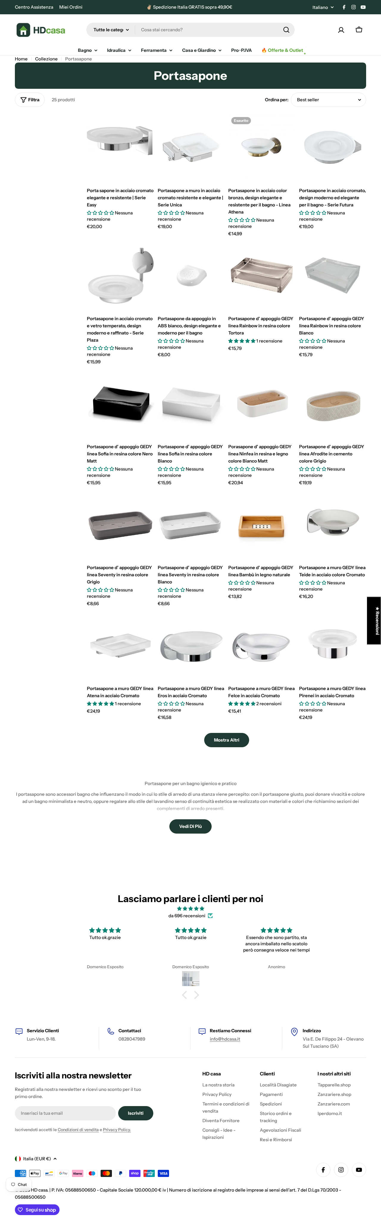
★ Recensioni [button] (377, 621)
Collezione (46, 59)
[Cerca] (286, 29)
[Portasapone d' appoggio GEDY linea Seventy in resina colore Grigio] (120, 524)
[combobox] (190, 30)
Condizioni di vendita (78, 1129)
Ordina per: (276, 99)
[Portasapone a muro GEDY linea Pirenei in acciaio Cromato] (332, 645)
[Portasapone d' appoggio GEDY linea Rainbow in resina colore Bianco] (332, 275)
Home (21, 59)
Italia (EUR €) (37, 1158)
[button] (186, 995)
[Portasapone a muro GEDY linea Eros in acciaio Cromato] (191, 645)
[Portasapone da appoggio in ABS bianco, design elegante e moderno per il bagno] (191, 275)
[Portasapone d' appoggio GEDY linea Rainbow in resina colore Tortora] (262, 275)
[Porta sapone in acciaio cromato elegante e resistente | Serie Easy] (120, 147)
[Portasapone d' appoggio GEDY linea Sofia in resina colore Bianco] (191, 403)
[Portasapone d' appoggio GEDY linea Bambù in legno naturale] (262, 524)
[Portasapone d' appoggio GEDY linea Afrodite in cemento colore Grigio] (332, 403)
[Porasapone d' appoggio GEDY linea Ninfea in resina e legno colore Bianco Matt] (262, 403)
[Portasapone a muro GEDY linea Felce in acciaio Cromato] (262, 645)
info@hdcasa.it (225, 1039)
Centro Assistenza (34, 7)
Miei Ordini (70, 7)
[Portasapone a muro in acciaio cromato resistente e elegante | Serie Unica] (191, 147)
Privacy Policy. (117, 1129)
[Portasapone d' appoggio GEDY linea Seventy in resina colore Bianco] (191, 524)
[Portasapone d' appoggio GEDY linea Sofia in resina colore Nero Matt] (120, 403)
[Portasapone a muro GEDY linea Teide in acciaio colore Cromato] (332, 524)
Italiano (320, 7)
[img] (190, 908)
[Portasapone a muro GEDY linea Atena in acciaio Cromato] (120, 645)
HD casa (39, 1190)
